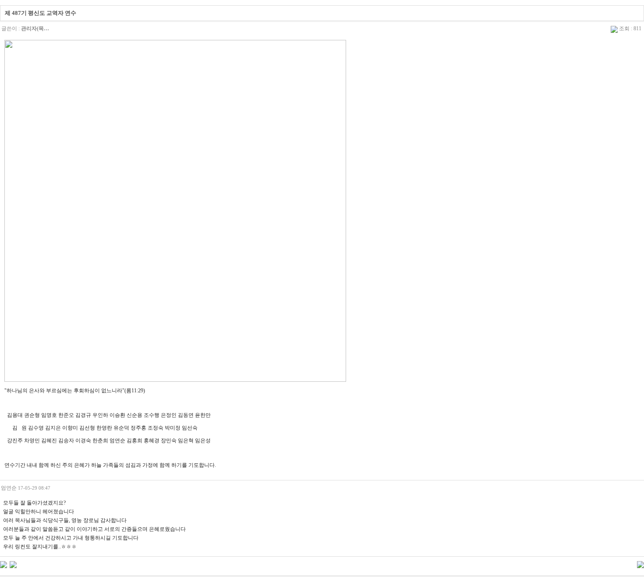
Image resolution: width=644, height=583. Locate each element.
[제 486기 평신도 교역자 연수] (13, 564)
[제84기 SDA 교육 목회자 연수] (3, 564)
